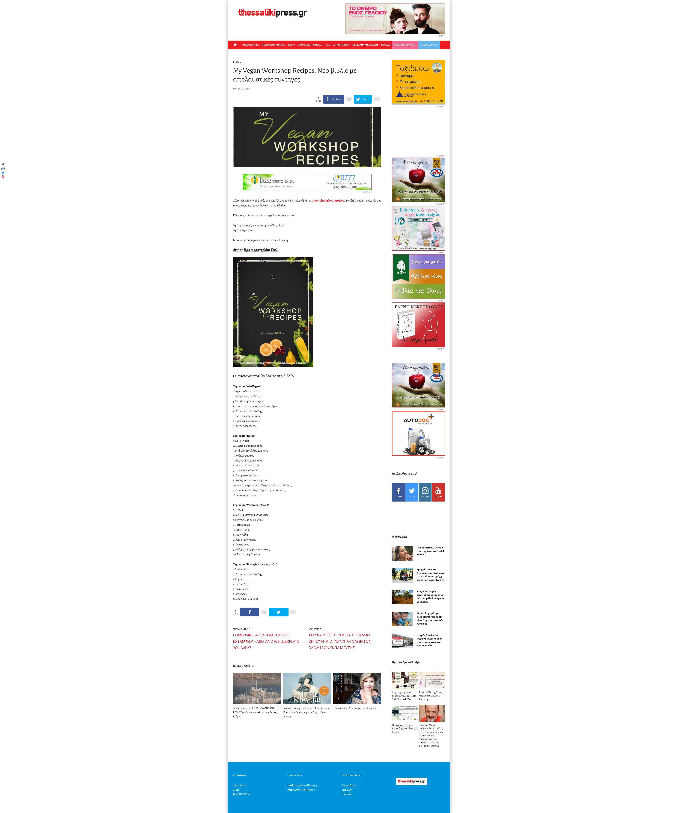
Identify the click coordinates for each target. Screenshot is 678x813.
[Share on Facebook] (249, 612)
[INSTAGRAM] (3, 169)
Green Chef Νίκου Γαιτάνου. (328, 200)
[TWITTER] (3, 173)
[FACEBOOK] (3, 165)
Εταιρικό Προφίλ (349, 785)
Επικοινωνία (347, 794)
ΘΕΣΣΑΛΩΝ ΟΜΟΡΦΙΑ (405, 45)
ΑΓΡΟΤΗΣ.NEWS (341, 45)
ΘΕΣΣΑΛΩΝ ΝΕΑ (250, 45)
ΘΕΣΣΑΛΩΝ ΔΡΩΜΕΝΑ (273, 45)
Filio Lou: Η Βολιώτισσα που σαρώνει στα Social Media (430, 551)
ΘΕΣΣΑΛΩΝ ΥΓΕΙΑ (429, 45)
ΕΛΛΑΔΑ (385, 45)
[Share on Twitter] (279, 612)
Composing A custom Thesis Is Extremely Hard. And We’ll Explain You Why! (266, 641)
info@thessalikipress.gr (306, 785)
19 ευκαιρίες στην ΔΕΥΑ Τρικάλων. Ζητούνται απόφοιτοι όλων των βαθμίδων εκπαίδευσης (340, 641)
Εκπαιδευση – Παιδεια (310, 45)
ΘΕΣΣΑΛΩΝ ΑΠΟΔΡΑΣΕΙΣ (365, 45)
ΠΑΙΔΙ (328, 45)
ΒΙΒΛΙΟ (291, 45)
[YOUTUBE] (3, 177)
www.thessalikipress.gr (304, 790)
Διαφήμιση (347, 790)
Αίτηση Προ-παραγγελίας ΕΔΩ (255, 250)
